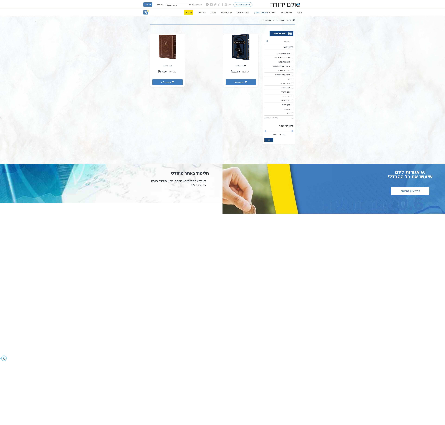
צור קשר (202, 12)
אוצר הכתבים (243, 12)
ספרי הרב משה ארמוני (282, 57)
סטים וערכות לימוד (283, 53)
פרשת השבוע (285, 83)
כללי (288, 113)
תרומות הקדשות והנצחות (281, 66)
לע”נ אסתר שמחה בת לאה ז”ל (186, 181)
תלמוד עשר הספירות (282, 75)
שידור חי (265, 12)
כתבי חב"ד (286, 96)
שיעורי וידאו (286, 12)
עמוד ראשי (285, 20)
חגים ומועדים (285, 87)
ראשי (299, 12)
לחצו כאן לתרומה (410, 191)
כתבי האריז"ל (285, 100)
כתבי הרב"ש (285, 92)
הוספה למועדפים (243, 4)
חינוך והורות (286, 105)
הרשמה (148, 4)
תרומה (188, 12)
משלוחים (287, 109)
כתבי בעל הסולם (284, 70)
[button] (3, 358)
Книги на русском (271, 117)
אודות (213, 12)
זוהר (289, 79)
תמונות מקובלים (284, 62)
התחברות (160, 4)
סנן (269, 140)
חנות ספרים (226, 12)
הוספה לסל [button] (239, 82)
